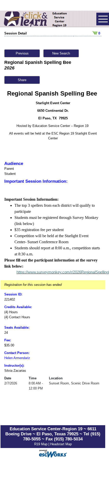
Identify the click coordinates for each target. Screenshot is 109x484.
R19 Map (41, 444)
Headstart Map (61, 444)
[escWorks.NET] (53, 453)
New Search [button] (61, 53)
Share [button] (22, 80)
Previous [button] (22, 53)
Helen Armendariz (17, 358)
